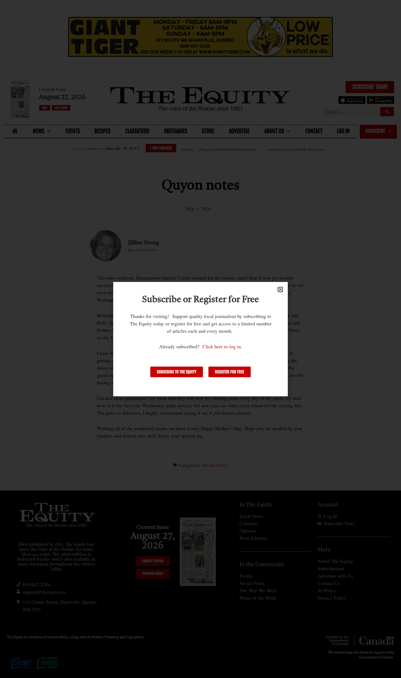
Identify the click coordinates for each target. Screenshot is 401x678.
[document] (200, 339)
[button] (280, 289)
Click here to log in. (222, 346)
